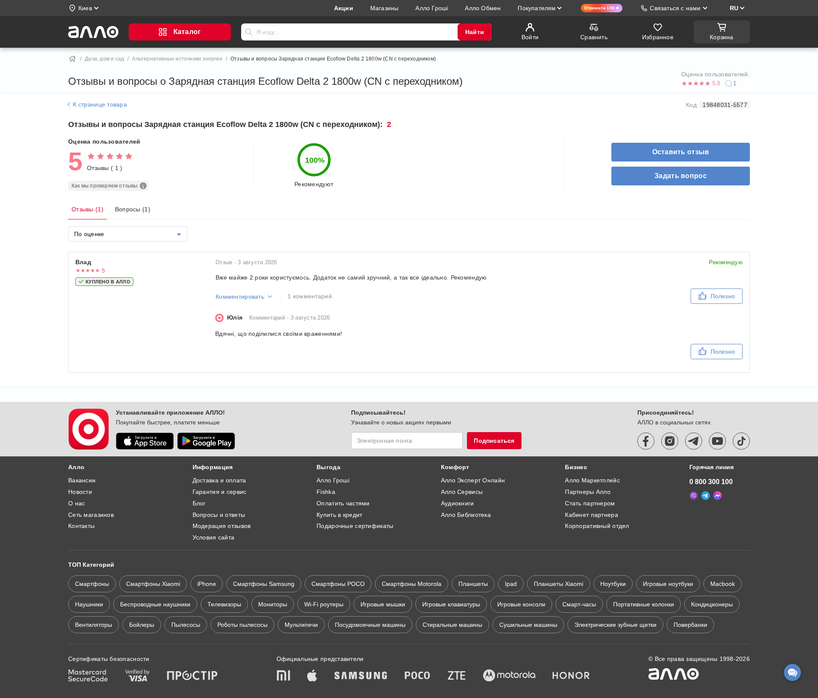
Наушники (89, 604)
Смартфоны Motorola (411, 583)
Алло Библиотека (466, 514)
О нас (76, 503)
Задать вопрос (680, 175)
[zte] (457, 676)
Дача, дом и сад (104, 59)
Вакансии (81, 480)
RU (734, 8)
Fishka (326, 491)
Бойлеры (141, 624)
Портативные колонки (643, 604)
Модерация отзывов (222, 525)
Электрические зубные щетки (615, 624)
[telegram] (693, 441)
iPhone (206, 583)
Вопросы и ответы (219, 514)
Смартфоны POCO (338, 583)
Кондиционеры (712, 604)
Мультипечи (301, 624)
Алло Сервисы (462, 491)
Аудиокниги (457, 503)
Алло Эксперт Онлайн (473, 480)
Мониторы (272, 604)
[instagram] (669, 441)
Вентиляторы (93, 624)
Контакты (81, 525)
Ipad (511, 583)
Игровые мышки (382, 604)
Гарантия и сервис (220, 491)
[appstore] (145, 441)
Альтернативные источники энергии (177, 59)
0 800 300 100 (711, 481)
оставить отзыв (680, 152)
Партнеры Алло (588, 491)
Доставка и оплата (219, 480)
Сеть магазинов (91, 514)
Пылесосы (185, 624)
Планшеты (473, 583)
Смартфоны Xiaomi (153, 583)
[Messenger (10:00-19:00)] (717, 496)
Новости (80, 491)
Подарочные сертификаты (355, 525)
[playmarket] (206, 441)
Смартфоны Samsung (263, 583)
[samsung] (360, 676)
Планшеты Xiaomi (558, 583)
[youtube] (717, 441)
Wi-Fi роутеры (323, 604)
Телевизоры (224, 604)
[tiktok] (741, 441)
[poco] (417, 676)
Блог (199, 503)
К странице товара (99, 104)
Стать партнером (590, 503)
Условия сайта (214, 537)
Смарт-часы (579, 604)
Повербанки (690, 624)
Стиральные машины (452, 624)
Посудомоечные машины (370, 624)
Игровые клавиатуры (451, 604)
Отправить (249, 32)
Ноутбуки (613, 583)
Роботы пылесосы (242, 624)
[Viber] (693, 496)
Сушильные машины (528, 624)
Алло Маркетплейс (592, 480)
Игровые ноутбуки (668, 583)
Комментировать (240, 296)
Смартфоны (92, 583)
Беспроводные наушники (155, 604)
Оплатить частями (343, 503)
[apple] (312, 676)
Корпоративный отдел (597, 525)
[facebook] (645, 441)
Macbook (722, 583)
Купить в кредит (339, 514)
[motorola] (509, 676)
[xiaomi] (283, 676)
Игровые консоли (521, 604)
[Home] (72, 59)
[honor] (571, 676)
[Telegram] (705, 496)
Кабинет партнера (591, 514)
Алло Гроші (333, 480)
